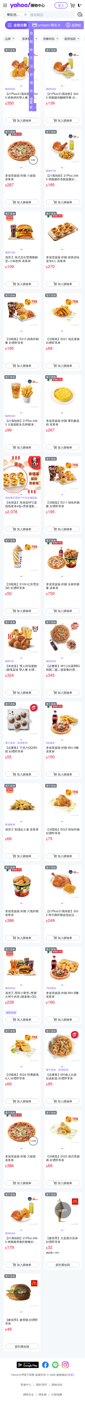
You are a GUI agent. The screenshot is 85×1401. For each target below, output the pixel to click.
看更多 (31, 107)
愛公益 (31, 100)
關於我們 (41, 1384)
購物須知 (57, 1384)
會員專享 (31, 91)
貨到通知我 (62, 1265)
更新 (70, 1375)
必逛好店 (31, 75)
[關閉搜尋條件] (25, 14)
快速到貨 (31, 50)
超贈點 (76, 25)
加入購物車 (24, 120)
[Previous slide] (6, 66)
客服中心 (26, 1384)
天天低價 (31, 58)
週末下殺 (31, 83)
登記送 (31, 34)
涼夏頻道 (31, 67)
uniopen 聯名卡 (49, 25)
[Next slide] (38, 66)
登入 (61, 5)
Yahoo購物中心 (27, 5)
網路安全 (28, 1394)
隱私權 (43, 1394)
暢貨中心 (31, 42)
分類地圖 (56, 1394)
